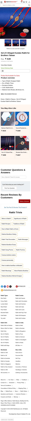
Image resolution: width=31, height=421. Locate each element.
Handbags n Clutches (21, 369)
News (16, 391)
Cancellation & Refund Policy (8, 388)
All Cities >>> (19, 345)
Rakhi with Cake (20, 306)
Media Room (9, 391)
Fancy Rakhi (4, 301)
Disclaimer (12, 382)
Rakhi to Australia (5, 358)
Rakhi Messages (23, 239)
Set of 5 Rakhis (5, 342)
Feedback (24, 379)
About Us (3, 379)
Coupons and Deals (6, 397)
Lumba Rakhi (4, 304)
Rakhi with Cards (20, 309)
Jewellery (18, 361)
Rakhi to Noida (19, 342)
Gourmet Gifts (19, 355)
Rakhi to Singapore (6, 364)
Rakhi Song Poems (7, 250)
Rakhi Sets (3, 331)
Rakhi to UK (4, 355)
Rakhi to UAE (4, 369)
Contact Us (4, 382)
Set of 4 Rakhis (5, 339)
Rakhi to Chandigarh (21, 339)
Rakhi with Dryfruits (21, 304)
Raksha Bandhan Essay (9, 244)
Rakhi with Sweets (20, 298)
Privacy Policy (20, 382)
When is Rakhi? (6, 218)
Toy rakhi (3, 318)
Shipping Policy (22, 388)
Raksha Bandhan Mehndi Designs (12, 276)
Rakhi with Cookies (20, 318)
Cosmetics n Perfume (21, 367)
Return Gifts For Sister (6, 328)
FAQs (17, 379)
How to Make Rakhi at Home (10, 229)
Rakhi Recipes (6, 223)
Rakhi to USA (4, 352)
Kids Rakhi (3, 298)
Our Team (11, 379)
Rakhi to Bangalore (21, 331)
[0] (21, 2)
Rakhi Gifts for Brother (6, 325)
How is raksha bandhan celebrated (12, 265)
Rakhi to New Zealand (6, 367)
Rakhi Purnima (20, 250)
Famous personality (7, 260)
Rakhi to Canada (5, 361)
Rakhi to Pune (19, 334)
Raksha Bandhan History (9, 234)
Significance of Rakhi (20, 218)
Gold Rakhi (4, 315)
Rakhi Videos (23, 391)
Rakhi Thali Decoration (8, 239)
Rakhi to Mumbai (20, 328)
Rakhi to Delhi (19, 325)
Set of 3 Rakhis (5, 337)
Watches (18, 364)
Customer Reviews (20, 394)
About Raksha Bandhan (21, 270)
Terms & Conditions (6, 385)
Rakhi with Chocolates (21, 301)
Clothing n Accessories (21, 372)
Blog (2, 391)
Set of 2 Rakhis (5, 334)
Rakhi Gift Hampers (21, 315)
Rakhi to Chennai (20, 337)
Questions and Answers (7, 394)
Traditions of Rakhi (18, 223)
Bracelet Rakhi (4, 312)
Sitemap (16, 397)
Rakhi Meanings (6, 270)
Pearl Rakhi (4, 309)
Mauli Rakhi (4, 306)
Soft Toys (18, 358)
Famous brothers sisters (9, 255)
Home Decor (19, 352)
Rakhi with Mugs (5, 345)
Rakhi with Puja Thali (21, 312)
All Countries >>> (5, 372)
